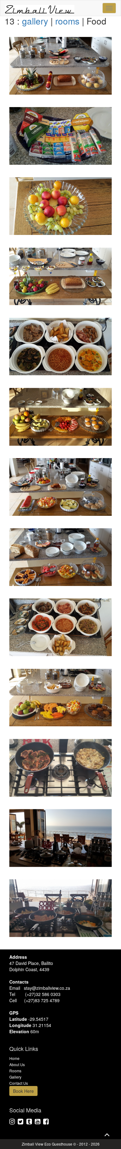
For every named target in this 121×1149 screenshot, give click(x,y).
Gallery (15, 1076)
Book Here (23, 1091)
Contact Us (18, 1083)
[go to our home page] (39, 8)
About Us (17, 1064)
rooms (67, 21)
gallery (35, 21)
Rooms (15, 1070)
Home (14, 1058)
